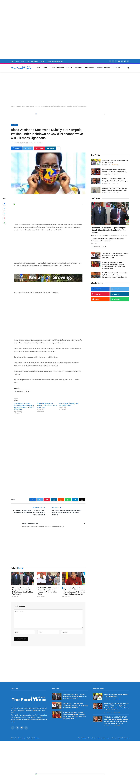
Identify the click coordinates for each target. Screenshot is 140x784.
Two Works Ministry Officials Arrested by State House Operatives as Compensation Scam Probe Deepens (114, 275)
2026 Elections (58, 68)
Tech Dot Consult (33, 738)
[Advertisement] (57, 13)
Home (38, 68)
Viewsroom (89, 68)
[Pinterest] (4, 218)
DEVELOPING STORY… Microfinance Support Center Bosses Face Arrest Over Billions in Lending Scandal (114, 189)
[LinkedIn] (4, 213)
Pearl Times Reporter (22, 142)
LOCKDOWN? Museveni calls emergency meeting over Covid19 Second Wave (47, 405)
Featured (78, 68)
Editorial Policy (15, 61)
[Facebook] (4, 204)
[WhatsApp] (4, 223)
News (45, 68)
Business (93, 235)
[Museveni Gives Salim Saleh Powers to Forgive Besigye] (95, 162)
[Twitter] (4, 208)
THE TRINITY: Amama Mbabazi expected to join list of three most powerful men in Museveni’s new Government (29, 513)
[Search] (128, 68)
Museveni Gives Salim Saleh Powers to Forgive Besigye (115, 161)
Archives (116, 68)
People (69, 68)
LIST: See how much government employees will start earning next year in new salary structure (66, 513)
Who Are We (34, 61)
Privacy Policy (25, 61)
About (42, 61)
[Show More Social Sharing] (58, 148)
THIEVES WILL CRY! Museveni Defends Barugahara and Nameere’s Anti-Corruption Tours (48, 591)
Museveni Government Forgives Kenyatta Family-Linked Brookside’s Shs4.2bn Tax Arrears (22, 591)
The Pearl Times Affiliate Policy (54, 61)
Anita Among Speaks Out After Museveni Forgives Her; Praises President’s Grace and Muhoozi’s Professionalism (74, 591)
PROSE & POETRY (103, 68)
